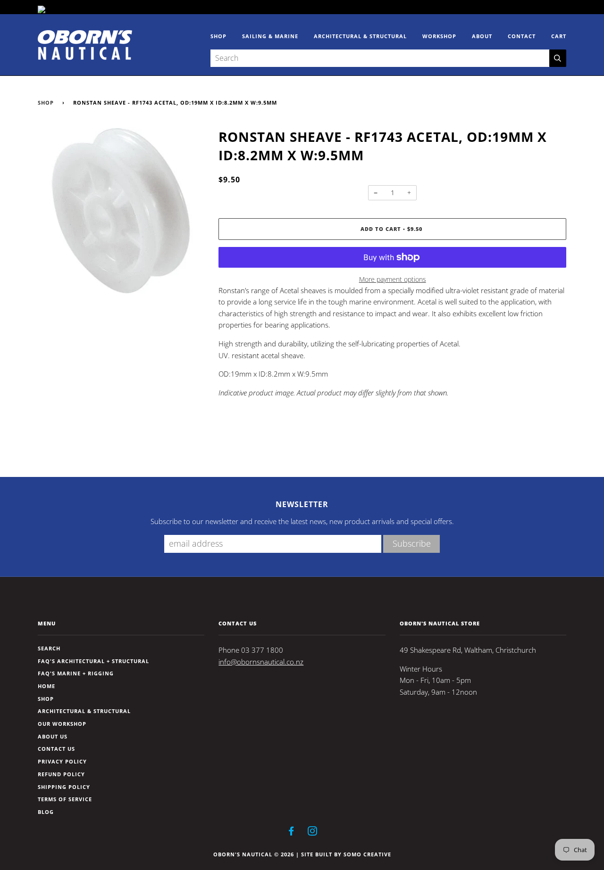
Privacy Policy (62, 761)
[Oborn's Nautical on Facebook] (291, 832)
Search (49, 648)
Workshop (439, 36)
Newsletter (302, 504)
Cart (558, 36)
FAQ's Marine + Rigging (76, 673)
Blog (46, 811)
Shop (218, 36)
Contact (522, 36)
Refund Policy (61, 774)
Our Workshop (62, 723)
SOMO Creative (367, 854)
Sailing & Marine (270, 36)
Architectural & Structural (360, 36)
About (482, 36)
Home (46, 685)
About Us (52, 736)
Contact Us (56, 748)
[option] (121, 211)
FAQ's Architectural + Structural (93, 661)
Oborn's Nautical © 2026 (253, 854)
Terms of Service (65, 799)
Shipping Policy (64, 786)
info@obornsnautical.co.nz (260, 662)
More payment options (392, 279)
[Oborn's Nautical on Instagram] (313, 832)
